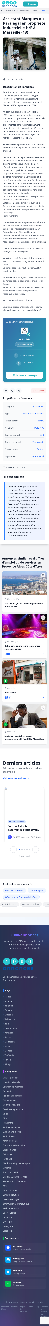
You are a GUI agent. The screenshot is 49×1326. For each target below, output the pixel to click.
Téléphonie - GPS (11, 1208)
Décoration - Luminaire (14, 1145)
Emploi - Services (16, 822)
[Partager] (19, 390)
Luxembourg (11, 1028)
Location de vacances (13, 1086)
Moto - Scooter (10, 1190)
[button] (43, 53)
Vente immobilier (11, 1077)
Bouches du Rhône (14, 890)
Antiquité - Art (9, 1136)
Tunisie (8, 1059)
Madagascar (10, 1041)
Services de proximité (13, 1109)
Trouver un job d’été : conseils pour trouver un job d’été (23, 830)
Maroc (8, 1046)
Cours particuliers (11, 1104)
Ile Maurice (10, 1019)
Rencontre (8, 1122)
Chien (5, 1113)
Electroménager (10, 1149)
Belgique (9, 1005)
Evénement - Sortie (12, 1131)
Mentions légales (5, 1307)
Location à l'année (11, 1082)
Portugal (9, 1032)
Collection (7, 1217)
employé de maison (30, 904)
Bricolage (7, 1154)
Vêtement (7, 1167)
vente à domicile (9, 904)
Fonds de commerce (12, 1095)
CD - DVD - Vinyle (11, 1199)
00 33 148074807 (27, 355)
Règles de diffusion (23, 1309)
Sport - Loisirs (9, 1212)
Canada (8, 1010)
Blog (37, 1306)
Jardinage (7, 1158)
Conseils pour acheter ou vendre (44, 1311)
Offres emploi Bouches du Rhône (21, 897)
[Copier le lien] (12, 390)
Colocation (8, 1091)
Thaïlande (9, 1055)
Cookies (14, 1306)
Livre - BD (7, 1221)
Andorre (8, 1001)
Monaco (8, 1050)
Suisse (8, 1037)
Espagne (9, 1014)
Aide (31, 1306)
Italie (7, 1023)
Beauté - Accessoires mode (16, 1176)
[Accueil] (1, 11)
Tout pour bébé (10, 1172)
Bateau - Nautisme (11, 1194)
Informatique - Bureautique (16, 1203)
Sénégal (8, 1064)
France (8, 996)
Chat (5, 1118)
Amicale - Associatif (12, 1127)
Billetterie (7, 1230)
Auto (5, 1185)
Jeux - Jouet (8, 1226)
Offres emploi (36, 890)
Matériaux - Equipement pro (16, 1163)
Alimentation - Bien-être (14, 1181)
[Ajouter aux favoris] (6, 390)
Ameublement (9, 1140)
